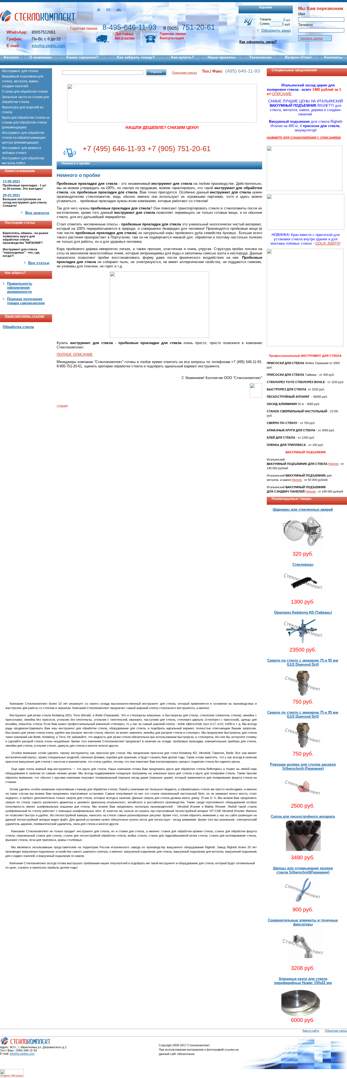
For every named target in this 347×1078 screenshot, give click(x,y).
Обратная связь (336, 1030)
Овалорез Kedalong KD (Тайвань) (303, 612)
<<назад (62, 405)
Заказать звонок (311, 38)
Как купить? (182, 57)
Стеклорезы (303, 564)
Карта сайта (311, 1030)
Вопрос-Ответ (298, 57)
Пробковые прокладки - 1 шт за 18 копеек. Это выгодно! (24, 187)
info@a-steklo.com (48, 45)
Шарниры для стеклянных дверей (303, 509)
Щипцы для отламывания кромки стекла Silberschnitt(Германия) (303, 870)
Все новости (37, 213)
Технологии (260, 57)
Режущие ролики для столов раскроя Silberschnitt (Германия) (303, 766)
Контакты (333, 57)
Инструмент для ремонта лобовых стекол (21, 150)
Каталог (11, 57)
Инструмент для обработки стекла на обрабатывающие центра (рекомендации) (24, 137)
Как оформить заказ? (258, 42)
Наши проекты (222, 57)
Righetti (333, 463)
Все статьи (38, 263)
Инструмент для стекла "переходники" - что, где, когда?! (21, 252)
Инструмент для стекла (20, 71)
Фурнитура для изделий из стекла (22, 109)
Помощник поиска (184, 72)
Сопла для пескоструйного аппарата (303, 816)
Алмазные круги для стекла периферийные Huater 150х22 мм (303, 981)
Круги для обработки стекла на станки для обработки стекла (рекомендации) (26, 122)
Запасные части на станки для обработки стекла (25, 99)
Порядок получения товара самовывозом (26, 301)
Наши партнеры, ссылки (24, 316)
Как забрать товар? (136, 57)
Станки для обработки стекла (25, 91)
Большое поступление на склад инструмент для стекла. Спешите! (25, 202)
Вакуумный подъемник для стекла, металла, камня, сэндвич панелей (22, 81)
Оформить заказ (276, 30)
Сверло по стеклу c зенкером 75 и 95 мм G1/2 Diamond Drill (302, 662)
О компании (40, 57)
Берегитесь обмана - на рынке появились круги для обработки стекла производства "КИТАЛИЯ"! (25, 237)
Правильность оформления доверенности (19, 287)
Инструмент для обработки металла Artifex (23, 160)
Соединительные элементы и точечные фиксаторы (303, 922)
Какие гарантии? (82, 57)
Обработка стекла (18, 327)
